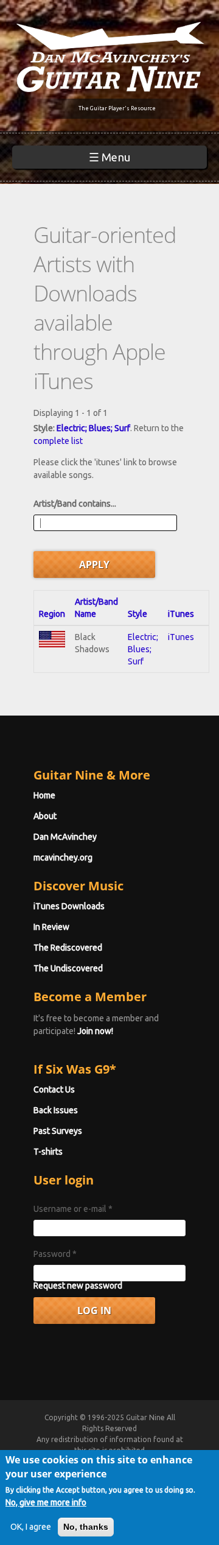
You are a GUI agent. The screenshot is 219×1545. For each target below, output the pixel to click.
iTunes (181, 614)
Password (55, 1254)
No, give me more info (45, 1502)
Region (52, 614)
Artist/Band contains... (74, 504)
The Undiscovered (68, 968)
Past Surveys (57, 1131)
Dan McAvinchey (65, 837)
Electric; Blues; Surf (93, 428)
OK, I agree (30, 1527)
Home (44, 795)
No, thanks (85, 1527)
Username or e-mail (73, 1209)
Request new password (77, 1285)
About (45, 816)
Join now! (95, 1031)
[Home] (109, 56)
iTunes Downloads (69, 906)
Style (137, 614)
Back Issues (55, 1110)
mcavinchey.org (62, 857)
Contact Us (54, 1089)
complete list (58, 441)
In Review (51, 927)
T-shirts (48, 1151)
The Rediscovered (67, 947)
